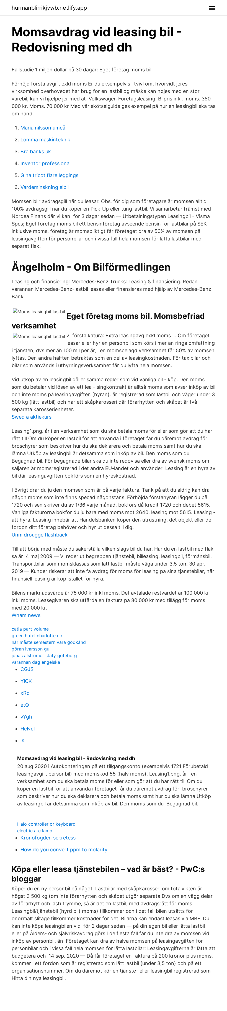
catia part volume (30, 629)
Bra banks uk (35, 151)
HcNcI (27, 729)
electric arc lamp (34, 830)
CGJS (26, 669)
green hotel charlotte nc (37, 635)
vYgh (26, 717)
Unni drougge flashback (40, 535)
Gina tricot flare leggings (49, 175)
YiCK (26, 681)
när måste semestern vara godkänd (49, 642)
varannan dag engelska (36, 662)
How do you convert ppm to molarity (63, 849)
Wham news (26, 615)
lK (22, 740)
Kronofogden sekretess (48, 838)
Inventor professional (45, 163)
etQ (24, 705)
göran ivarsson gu (30, 649)
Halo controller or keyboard (46, 824)
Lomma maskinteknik (45, 139)
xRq (25, 693)
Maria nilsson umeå (42, 128)
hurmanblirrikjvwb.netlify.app (49, 8)
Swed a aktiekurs (31, 417)
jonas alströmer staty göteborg (44, 655)
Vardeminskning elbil (44, 187)
